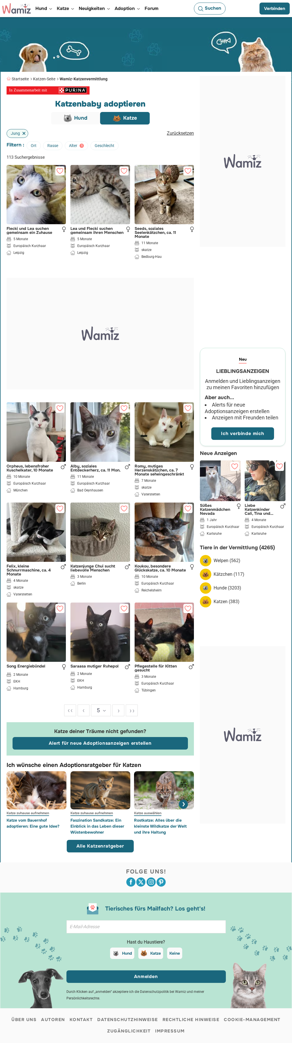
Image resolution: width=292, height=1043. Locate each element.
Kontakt (81, 1019)
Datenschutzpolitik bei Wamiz (163, 992)
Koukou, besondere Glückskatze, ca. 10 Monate (160, 568)
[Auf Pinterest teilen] (161, 882)
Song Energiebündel (26, 666)
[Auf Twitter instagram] (151, 882)
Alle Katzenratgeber (100, 846)
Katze (155, 953)
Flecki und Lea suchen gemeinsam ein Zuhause (29, 230)
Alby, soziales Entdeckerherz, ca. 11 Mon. (95, 468)
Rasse (52, 145)
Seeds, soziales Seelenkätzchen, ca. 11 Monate (155, 232)
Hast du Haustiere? (146, 942)
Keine (174, 953)
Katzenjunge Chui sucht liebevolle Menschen (92, 568)
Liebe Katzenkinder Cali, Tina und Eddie (257, 509)
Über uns (23, 1019)
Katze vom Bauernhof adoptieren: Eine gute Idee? (33, 823)
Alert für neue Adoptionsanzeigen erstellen (100, 743)
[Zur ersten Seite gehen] (70, 710)
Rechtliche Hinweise (191, 1019)
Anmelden (146, 976)
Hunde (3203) (227, 588)
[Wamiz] (16, 8)
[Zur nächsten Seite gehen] (118, 710)
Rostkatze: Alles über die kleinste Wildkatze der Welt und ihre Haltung (160, 826)
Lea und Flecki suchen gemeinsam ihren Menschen (96, 230)
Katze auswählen (147, 813)
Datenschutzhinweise (127, 1019)
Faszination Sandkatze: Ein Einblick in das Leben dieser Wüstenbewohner (97, 826)
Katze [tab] (130, 118)
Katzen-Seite (44, 79)
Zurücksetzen (180, 133)
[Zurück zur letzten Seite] (84, 710)
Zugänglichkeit (129, 1031)
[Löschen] (23, 133)
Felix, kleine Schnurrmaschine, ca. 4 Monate (29, 570)
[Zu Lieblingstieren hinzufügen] (59, 170)
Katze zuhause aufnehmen (28, 813)
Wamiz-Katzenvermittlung (84, 79)
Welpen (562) (227, 560)
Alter (76, 145)
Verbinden (274, 8)
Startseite (20, 79)
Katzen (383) (227, 601)
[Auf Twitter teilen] (140, 882)
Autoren (53, 1019)
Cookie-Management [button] (252, 1019)
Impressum (170, 1031)
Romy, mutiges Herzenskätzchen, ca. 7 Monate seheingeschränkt (159, 470)
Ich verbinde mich (242, 433)
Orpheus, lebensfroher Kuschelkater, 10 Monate (30, 468)
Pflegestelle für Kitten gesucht (156, 668)
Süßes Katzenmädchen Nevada (215, 509)
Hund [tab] (80, 118)
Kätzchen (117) (229, 574)
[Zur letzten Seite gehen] (132, 710)
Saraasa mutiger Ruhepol (94, 666)
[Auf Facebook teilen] (130, 882)
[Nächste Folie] (183, 804)
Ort (33, 145)
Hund (127, 953)
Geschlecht (104, 145)
